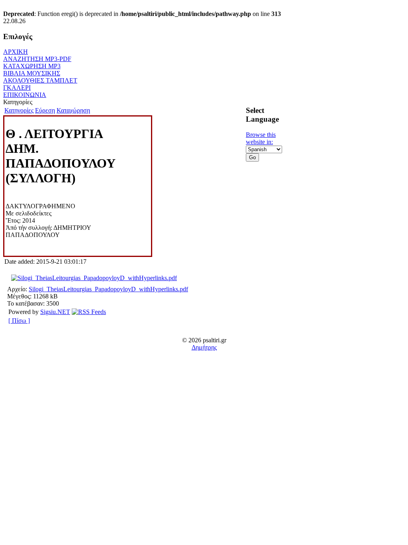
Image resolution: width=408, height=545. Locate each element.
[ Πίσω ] (19, 320)
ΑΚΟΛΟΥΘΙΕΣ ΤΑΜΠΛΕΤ (40, 80)
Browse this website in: (261, 138)
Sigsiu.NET (55, 311)
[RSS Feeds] (89, 311)
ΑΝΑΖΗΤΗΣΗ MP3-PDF (37, 58)
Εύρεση (45, 110)
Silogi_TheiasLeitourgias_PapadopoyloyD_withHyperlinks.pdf (108, 289)
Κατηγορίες (18, 110)
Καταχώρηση (73, 110)
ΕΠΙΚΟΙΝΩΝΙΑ (24, 94)
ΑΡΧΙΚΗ (15, 51)
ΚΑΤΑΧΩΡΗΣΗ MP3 (32, 66)
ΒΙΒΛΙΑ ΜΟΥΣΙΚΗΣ (31, 73)
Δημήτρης (204, 347)
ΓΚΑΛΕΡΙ (17, 87)
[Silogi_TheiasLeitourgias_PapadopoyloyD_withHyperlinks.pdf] (94, 277)
